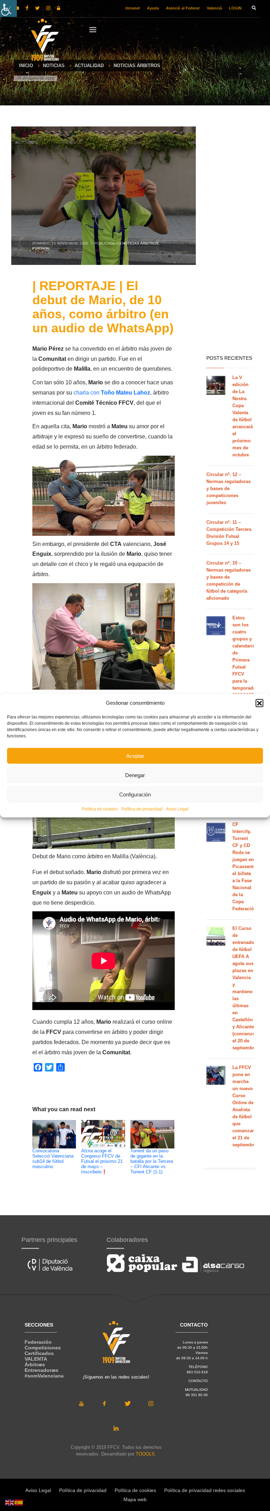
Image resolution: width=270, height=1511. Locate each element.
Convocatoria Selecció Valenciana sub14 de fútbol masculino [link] (52, 1158)
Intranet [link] (133, 8)
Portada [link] (40, 248)
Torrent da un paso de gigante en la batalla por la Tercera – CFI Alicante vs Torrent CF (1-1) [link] (151, 1161)
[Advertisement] (230, 238)
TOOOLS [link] (145, 1454)
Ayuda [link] (153, 8)
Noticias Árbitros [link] (140, 243)
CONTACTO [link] (198, 1381)
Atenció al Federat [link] (183, 8)
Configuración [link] (135, 794)
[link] (8, 8)
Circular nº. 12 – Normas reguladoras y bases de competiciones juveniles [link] (228, 488)
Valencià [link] (214, 8)
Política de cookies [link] (100, 809)
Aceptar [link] (135, 755)
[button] (259, 702)
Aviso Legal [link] (177, 809)
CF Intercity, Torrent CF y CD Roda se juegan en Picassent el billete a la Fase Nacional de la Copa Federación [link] (244, 866)
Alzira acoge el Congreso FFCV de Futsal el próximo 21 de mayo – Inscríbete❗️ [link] (102, 1161)
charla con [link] (111, 393)
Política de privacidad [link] (141, 809)
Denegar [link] (135, 775)
